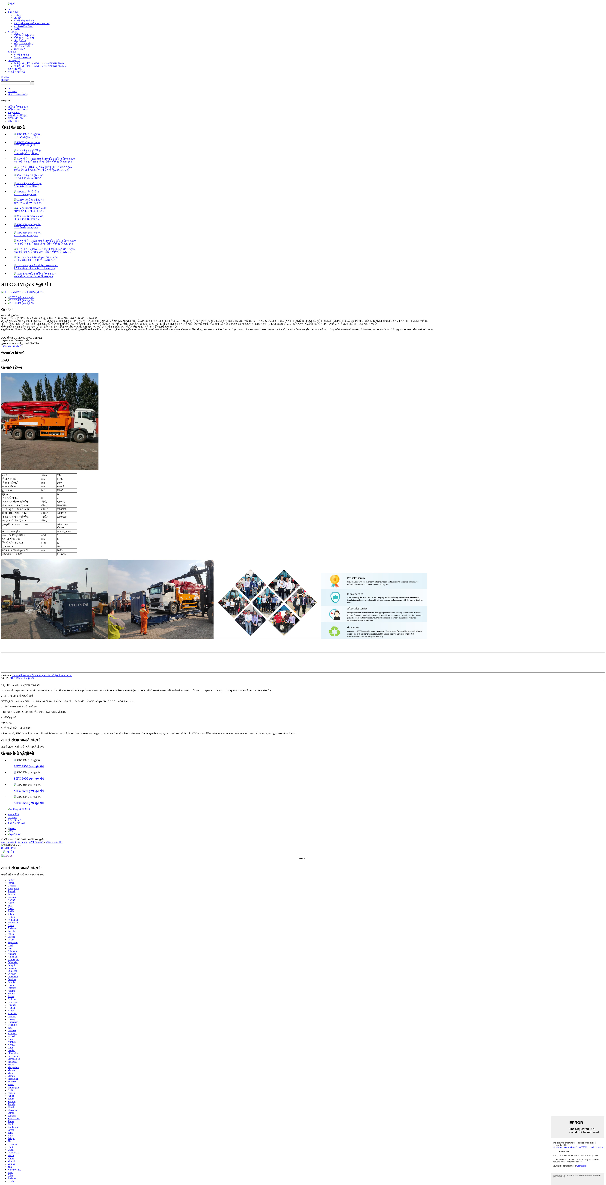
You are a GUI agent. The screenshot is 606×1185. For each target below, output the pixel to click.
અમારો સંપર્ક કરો (16, 71)
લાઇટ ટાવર (19, 49)
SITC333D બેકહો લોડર (26, 145)
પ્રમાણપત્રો (14, 60)
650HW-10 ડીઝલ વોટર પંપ (28, 202)
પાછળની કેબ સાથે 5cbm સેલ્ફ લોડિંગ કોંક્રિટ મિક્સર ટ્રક (43, 161)
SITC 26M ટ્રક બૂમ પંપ (26, 227)
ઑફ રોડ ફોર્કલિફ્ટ (23, 43)
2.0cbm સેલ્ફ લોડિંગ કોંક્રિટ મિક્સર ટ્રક (34, 260)
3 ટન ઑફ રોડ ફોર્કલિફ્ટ (26, 186)
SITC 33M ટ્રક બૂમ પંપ (26, 235)
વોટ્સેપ (10, 852)
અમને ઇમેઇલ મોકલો (11, 346)
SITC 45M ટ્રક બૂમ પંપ (26, 137)
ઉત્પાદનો (12, 32)
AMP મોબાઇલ (36, 842)
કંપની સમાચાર (21, 54)
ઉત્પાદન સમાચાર (22, 57)
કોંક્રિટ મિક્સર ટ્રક (24, 34)
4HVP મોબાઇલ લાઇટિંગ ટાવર (29, 211)
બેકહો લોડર (20, 40)
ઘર (9, 9)
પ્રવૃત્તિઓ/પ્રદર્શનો (23, 26)
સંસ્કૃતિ (17, 17)
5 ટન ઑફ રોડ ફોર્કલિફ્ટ (26, 153)
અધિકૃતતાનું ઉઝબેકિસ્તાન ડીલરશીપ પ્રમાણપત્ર (39, 63)
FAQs (17, 29)
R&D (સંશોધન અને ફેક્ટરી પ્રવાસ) (32, 23)
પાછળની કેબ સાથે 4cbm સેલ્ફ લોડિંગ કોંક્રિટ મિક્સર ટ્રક (43, 252)
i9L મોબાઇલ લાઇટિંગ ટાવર (27, 219)
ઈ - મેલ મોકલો (8, 848)
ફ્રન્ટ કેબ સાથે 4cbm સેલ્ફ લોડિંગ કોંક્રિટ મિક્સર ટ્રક (41, 169)
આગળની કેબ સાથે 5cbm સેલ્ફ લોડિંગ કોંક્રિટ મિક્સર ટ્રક (43, 243)
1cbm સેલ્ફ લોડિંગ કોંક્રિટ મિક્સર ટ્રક (33, 276)
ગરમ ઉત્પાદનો (8, 842)
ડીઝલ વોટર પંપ (22, 46)
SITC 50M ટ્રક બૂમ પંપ (29, 778)
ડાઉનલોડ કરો (15, 69)
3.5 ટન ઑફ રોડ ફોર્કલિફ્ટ (27, 178)
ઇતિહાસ (18, 15)
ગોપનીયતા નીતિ (54, 842)
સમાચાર (12, 51)
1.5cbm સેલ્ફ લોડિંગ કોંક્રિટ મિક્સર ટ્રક (34, 268)
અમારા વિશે (13, 12)
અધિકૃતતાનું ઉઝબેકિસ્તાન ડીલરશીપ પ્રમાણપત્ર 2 (40, 66)
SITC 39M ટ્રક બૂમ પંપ (29, 766)
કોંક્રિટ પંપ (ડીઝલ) (24, 37)
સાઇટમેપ (22, 842)
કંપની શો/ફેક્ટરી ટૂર (24, 20)
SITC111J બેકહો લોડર (25, 194)
